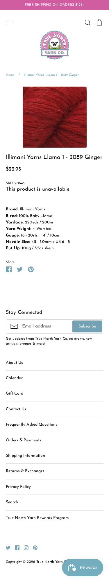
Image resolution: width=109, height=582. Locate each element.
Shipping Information (25, 456)
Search (12, 502)
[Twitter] (5, 547)
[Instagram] (23, 547)
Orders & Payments (23, 440)
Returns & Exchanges (25, 471)
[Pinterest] (32, 547)
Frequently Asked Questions (31, 424)
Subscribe (87, 326)
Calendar (14, 378)
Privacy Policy (18, 487)
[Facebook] (14, 547)
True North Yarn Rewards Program (37, 518)
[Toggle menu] (9, 22)
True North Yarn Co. (52, 562)
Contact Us (16, 409)
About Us (14, 363)
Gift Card (14, 393)
